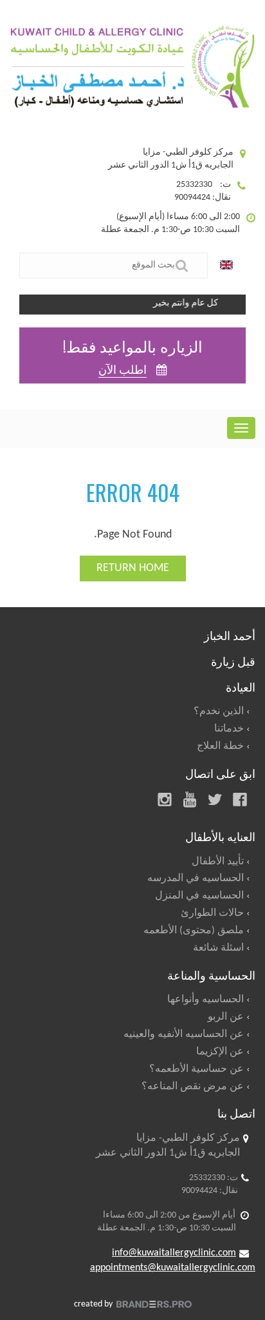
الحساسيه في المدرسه (195, 878)
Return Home (132, 568)
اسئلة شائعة (218, 948)
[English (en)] (229, 265)
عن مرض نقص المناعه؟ (193, 1087)
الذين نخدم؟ (219, 711)
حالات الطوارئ (212, 913)
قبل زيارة (233, 660)
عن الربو (226, 1017)
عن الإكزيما (220, 1052)
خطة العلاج (220, 746)
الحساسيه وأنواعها (205, 1000)
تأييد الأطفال (218, 862)
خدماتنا (229, 729)
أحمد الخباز (229, 634)
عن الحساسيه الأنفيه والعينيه (183, 1034)
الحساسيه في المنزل (199, 896)
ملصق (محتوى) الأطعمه (193, 931)
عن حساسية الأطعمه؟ (196, 1069)
